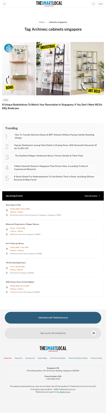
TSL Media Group (63, 392)
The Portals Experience (16, 263)
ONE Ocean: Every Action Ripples (20, 282)
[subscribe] (93, 333)
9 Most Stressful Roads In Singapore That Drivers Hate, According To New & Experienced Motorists (51, 167)
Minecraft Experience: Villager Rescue (22, 224)
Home (42, 22)
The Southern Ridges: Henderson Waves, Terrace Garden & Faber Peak (49, 155)
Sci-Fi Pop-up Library (15, 243)
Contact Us (30, 358)
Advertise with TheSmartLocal (53, 317)
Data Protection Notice (78, 358)
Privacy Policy (96, 358)
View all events (91, 196)
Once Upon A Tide (13, 205)
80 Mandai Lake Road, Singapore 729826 (25, 234)
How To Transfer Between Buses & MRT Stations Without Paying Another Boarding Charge (54, 136)
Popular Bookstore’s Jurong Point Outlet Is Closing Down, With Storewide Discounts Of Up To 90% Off (55, 147)
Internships (42, 358)
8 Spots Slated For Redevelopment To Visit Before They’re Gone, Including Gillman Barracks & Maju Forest (54, 178)
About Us (18, 358)
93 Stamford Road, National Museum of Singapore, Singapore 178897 (35, 215)
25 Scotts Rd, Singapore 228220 (22, 273)
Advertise (8, 358)
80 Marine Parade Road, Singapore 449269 (26, 254)
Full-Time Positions (58, 358)
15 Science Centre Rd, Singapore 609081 (25, 292)
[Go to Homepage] (49, 3)
